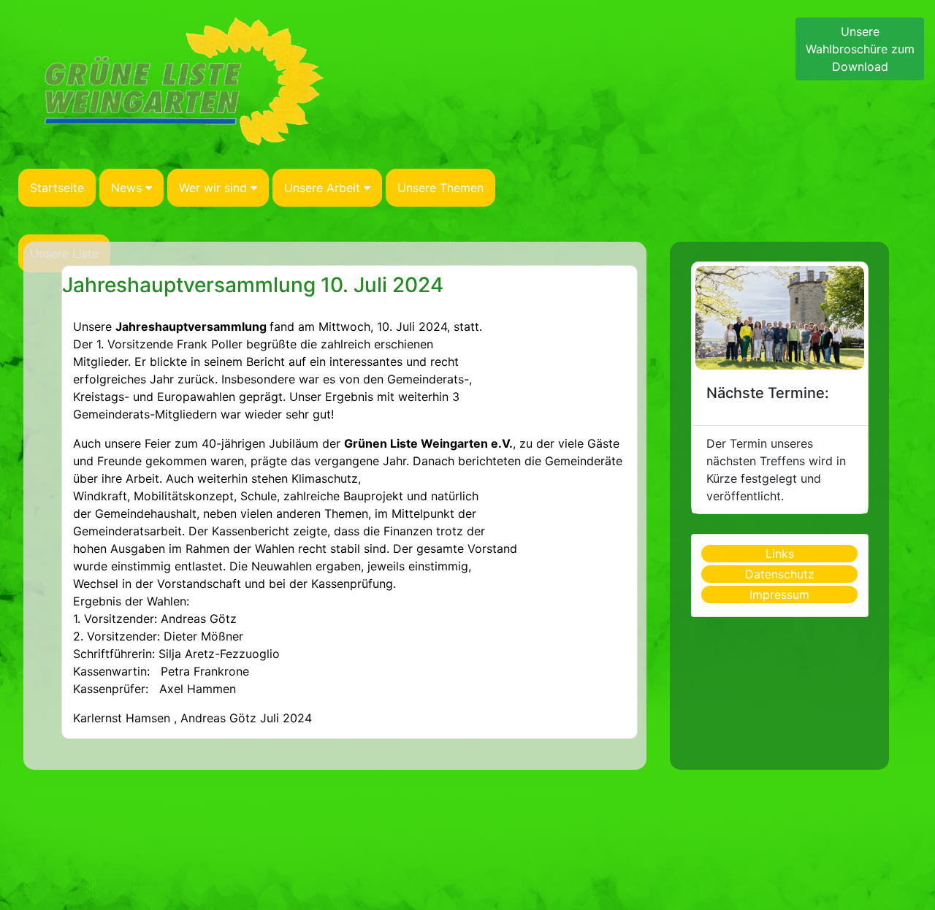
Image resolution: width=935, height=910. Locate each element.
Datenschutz (779, 574)
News (126, 187)
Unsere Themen (440, 187)
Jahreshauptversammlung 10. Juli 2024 (252, 284)
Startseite (57, 187)
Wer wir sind (213, 187)
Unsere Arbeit (322, 187)
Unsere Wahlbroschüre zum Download (860, 49)
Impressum (779, 594)
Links (780, 553)
